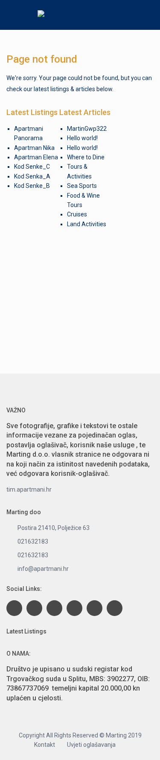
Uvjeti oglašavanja (91, 744)
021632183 (32, 541)
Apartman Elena (36, 157)
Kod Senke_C (32, 166)
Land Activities (86, 224)
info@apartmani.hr (43, 568)
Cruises (77, 214)
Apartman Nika (34, 147)
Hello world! (82, 138)
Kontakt (44, 744)
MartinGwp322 (87, 128)
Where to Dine (86, 157)
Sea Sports (82, 185)
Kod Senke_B (32, 185)
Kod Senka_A (32, 176)
